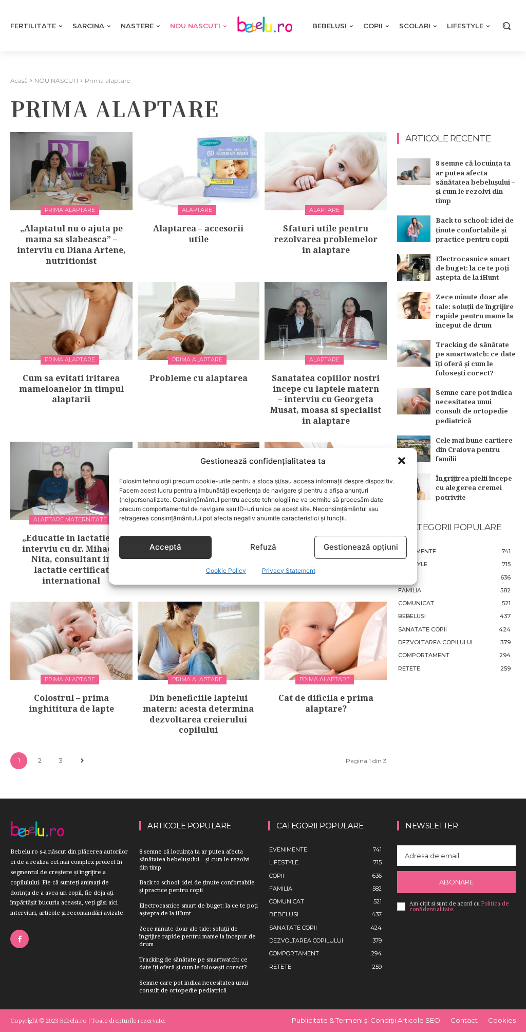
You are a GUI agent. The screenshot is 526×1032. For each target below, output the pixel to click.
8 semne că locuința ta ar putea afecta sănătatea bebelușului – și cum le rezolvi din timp (475, 181)
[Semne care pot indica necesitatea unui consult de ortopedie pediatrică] (413, 401)
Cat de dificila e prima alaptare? (325, 703)
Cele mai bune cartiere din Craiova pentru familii (474, 449)
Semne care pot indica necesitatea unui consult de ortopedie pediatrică (474, 406)
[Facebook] (19, 939)
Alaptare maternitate (70, 519)
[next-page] (81, 760)
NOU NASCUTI (56, 80)
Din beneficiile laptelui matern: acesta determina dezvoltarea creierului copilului (198, 713)
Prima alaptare (70, 209)
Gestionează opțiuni (361, 547)
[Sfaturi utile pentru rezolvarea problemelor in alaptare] (326, 171)
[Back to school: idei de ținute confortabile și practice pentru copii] (413, 228)
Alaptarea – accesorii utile (198, 234)
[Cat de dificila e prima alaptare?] (326, 641)
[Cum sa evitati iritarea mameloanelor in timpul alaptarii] (71, 321)
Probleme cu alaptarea (198, 378)
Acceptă (165, 547)
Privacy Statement (288, 570)
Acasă (19, 80)
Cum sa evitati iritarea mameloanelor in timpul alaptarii (71, 388)
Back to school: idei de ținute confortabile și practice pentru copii (475, 229)
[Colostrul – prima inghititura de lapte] (71, 641)
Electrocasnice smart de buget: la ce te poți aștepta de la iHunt (473, 268)
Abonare (456, 882)
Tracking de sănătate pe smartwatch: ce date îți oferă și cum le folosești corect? (476, 358)
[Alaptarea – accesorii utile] (199, 171)
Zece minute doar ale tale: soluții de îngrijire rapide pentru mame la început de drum (475, 311)
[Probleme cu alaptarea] (199, 321)
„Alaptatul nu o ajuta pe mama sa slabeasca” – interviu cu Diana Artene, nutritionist (71, 244)
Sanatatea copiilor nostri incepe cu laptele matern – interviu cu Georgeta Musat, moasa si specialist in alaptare (325, 399)
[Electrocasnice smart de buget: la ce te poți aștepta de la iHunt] (413, 267)
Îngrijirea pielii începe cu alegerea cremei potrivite (474, 487)
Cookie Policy (226, 570)
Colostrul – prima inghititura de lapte (71, 703)
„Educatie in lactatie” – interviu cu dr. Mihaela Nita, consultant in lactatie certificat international (71, 559)
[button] (402, 461)
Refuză (263, 547)
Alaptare (197, 209)
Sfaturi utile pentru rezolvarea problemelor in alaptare (326, 239)
